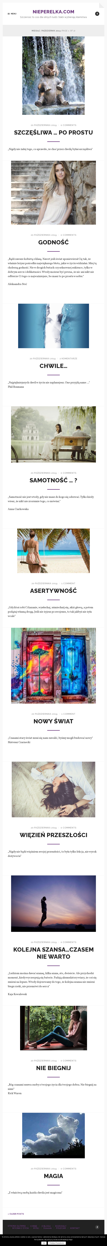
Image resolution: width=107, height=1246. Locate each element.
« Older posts (16, 1214)
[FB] (97, 14)
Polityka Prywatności (57, 1243)
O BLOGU (46, 1226)
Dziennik (47, 1228)
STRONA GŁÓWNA (17, 1226)
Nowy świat (53, 721)
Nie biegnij (53, 1068)
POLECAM (61, 1228)
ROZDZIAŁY (60, 1226)
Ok (44, 1243)
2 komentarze (68, 358)
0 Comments (68, 125)
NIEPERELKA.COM (53, 11)
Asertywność (53, 590)
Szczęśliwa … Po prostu (53, 132)
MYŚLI (36, 1228)
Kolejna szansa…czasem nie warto (53, 953)
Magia (53, 1176)
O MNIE (33, 1226)
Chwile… (53, 365)
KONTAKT (75, 1228)
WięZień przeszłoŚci (53, 835)
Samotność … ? (53, 480)
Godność (53, 242)
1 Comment (68, 583)
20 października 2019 (44, 125)
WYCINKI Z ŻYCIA (20, 1228)
